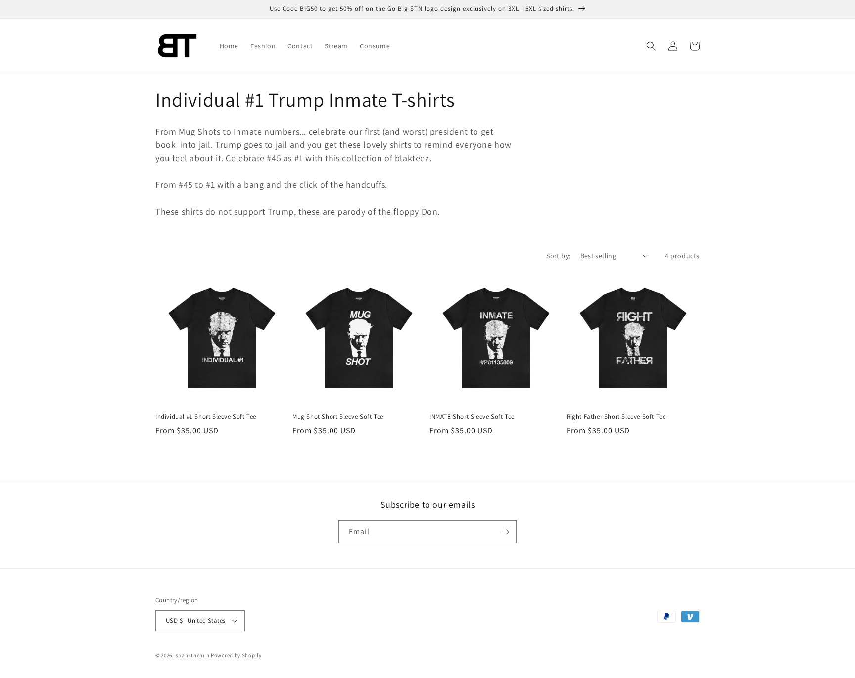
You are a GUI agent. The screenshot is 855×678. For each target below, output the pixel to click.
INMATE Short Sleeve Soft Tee (472, 417)
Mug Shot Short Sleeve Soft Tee (337, 417)
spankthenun (193, 655)
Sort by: (558, 255)
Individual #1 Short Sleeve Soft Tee (205, 417)
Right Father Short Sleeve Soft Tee (616, 417)
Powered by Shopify (236, 655)
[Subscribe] (505, 531)
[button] (651, 46)
